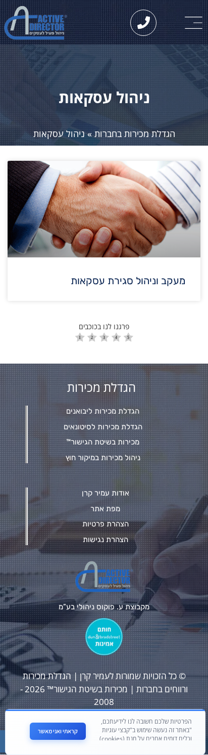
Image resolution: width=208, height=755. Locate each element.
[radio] (80, 338)
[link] (194, 23)
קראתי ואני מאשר (58, 731)
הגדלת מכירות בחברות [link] (134, 133)
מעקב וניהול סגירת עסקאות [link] (128, 281)
